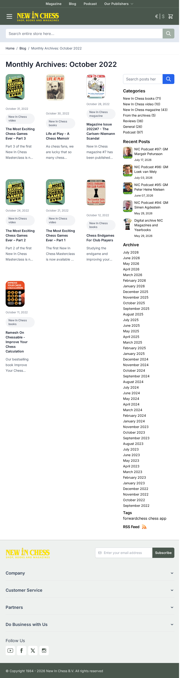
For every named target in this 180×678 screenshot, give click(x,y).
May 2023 (131, 460)
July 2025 (131, 320)
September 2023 (136, 438)
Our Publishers (116, 4)
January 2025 (134, 354)
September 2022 (136, 506)
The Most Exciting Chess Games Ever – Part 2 (20, 235)
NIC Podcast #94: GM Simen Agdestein (151, 205)
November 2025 (135, 297)
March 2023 (132, 472)
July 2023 (131, 449)
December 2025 (135, 292)
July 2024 (131, 387)
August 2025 (133, 314)
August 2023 (133, 444)
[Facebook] (21, 650)
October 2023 (134, 432)
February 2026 (134, 280)
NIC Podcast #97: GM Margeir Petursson (151, 151)
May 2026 (131, 263)
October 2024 (134, 370)
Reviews (130, 121)
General (129, 127)
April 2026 (131, 269)
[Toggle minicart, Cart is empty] (170, 16)
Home (10, 48)
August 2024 (133, 382)
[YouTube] (10, 650)
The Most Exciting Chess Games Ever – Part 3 (20, 133)
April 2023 (131, 466)
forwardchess (135, 518)
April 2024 (131, 404)
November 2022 (136, 494)
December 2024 (135, 359)
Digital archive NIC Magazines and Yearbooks (148, 225)
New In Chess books (139, 98)
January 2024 (134, 421)
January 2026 (134, 286)
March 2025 (132, 342)
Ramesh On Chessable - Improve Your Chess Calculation (17, 341)
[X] (33, 650)
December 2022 (135, 489)
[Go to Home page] (84, 16)
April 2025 (131, 337)
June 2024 (131, 393)
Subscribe (163, 553)
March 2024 (132, 410)
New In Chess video (138, 104)
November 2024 (136, 365)
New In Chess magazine (98, 113)
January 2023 (134, 483)
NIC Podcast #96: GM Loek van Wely (151, 169)
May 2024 (131, 399)
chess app (157, 518)
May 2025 (131, 331)
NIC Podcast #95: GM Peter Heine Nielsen (151, 187)
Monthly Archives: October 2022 (56, 48)
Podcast (90, 4)
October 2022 (134, 500)
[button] (90, 573)
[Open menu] (9, 16)
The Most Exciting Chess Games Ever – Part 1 (60, 235)
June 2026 (131, 258)
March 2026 (132, 275)
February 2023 (134, 477)
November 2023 (136, 427)
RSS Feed (131, 526)
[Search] (168, 33)
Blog (72, 4)
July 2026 (131, 252)
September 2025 (136, 309)
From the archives (137, 115)
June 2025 (131, 325)
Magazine (53, 4)
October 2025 (134, 303)
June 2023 (131, 455)
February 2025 (134, 348)
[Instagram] (44, 650)
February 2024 (134, 415)
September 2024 (136, 376)
